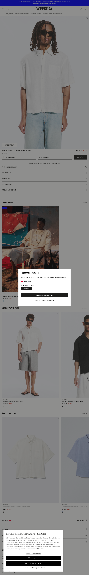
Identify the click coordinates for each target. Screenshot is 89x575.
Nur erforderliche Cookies (33, 563)
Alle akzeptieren (33, 558)
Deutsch (26, 288)
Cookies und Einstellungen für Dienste (33, 568)
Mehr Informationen (33, 553)
